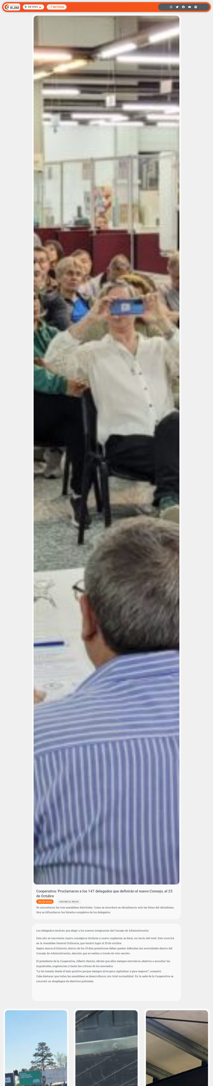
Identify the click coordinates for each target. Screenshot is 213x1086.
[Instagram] (171, 7)
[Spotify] (195, 7)
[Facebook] (183, 7)
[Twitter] (177, 7)
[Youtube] (189, 7)
